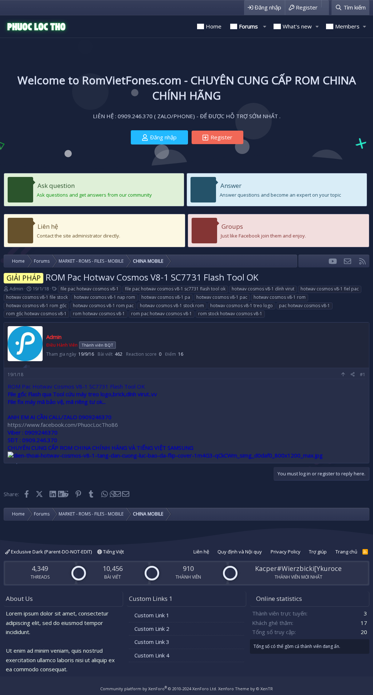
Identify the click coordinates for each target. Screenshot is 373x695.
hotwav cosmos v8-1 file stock (37, 297)
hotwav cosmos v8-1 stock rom (172, 305)
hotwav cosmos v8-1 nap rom (104, 297)
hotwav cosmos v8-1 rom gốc (36, 305)
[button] (264, 26)
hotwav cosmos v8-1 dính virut (263, 289)
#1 (362, 374)
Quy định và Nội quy (239, 551)
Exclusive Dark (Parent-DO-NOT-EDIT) (51, 551)
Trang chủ (346, 551)
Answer (231, 185)
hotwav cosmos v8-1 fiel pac (330, 289)
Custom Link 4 (151, 655)
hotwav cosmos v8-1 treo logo (241, 305)
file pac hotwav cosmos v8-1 (89, 289)
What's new (297, 26)
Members (347, 26)
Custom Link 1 (151, 615)
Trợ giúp (318, 551)
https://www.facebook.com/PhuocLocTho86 (63, 424)
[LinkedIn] (52, 494)
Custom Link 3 (151, 641)
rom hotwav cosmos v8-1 (99, 313)
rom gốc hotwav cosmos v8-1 (36, 313)
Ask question (56, 185)
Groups (232, 226)
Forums (248, 26)
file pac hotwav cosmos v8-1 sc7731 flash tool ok (175, 289)
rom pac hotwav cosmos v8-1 (161, 313)
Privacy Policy (286, 551)
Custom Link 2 (151, 628)
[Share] (352, 375)
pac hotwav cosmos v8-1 (304, 305)
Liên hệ (48, 226)
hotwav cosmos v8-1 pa (165, 297)
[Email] (117, 494)
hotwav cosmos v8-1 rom (280, 297)
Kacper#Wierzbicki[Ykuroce (298, 568)
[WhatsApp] (104, 494)
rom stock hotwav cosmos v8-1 (230, 313)
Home (213, 26)
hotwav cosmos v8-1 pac (221, 297)
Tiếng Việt (113, 551)
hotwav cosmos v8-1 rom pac (103, 305)
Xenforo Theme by (245, 688)
